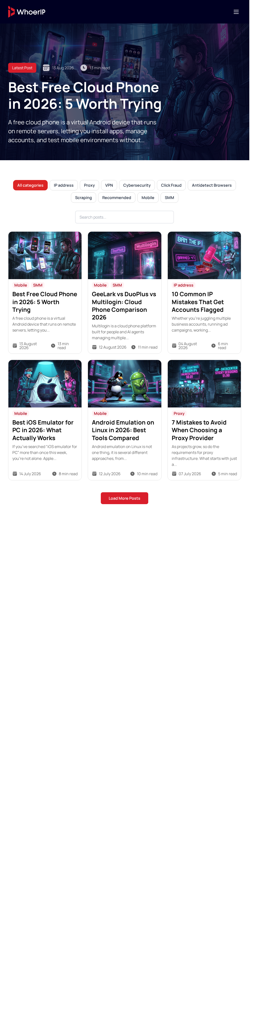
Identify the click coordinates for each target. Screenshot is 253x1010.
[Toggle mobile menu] (236, 12)
